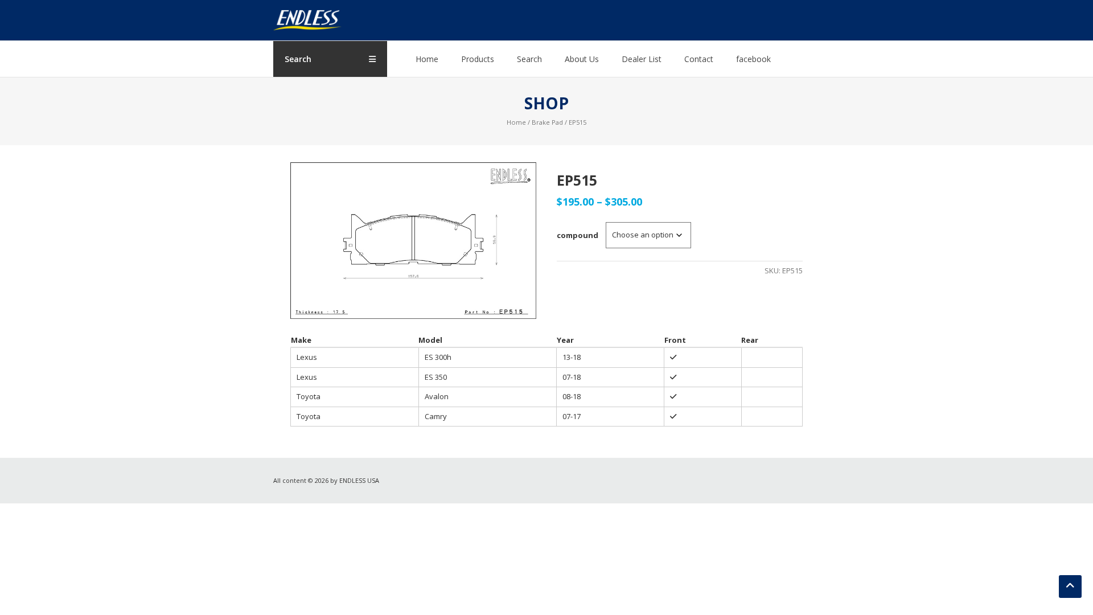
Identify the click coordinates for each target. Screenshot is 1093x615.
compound (577, 235)
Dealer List (641, 59)
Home (427, 59)
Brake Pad (547, 122)
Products (477, 59)
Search (529, 59)
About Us (582, 59)
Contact (698, 59)
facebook (753, 59)
